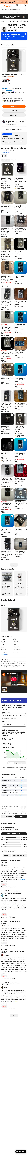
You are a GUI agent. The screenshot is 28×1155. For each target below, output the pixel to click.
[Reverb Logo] (8, 6)
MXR (14, 639)
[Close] (25, 34)
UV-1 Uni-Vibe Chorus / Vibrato (6, 585)
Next (13, 565)
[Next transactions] (25, 807)
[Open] (24, 715)
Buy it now (13, 106)
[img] (18, 122)
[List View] (5, 156)
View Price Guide (7, 816)
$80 (21, 785)
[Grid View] (2, 156)
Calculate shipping (7, 83)
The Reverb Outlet (6, 12)
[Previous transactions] (22, 807)
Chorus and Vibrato (18, 652)
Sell (17, 5)
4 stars (3, 839)
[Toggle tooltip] (16, 45)
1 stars (3, 846)
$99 (21, 790)
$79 (21, 795)
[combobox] (12, 715)
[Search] (25, 9)
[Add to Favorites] (15, 30)
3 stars (3, 842)
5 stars (3, 837)
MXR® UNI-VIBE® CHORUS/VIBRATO (13, 74)
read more (22, 879)
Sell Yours (20, 816)
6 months (11, 763)
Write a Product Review (14, 833)
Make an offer (14, 115)
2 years (23, 763)
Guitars (14, 12)
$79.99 (22, 792)
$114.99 (22, 780)
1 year (17, 763)
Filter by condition (7, 721)
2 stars (3, 844)
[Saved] (21, 5)
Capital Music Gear (10, 121)
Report (4, 884)
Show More (4, 654)
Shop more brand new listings (13, 129)
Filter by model (6, 712)
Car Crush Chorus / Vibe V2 (19, 585)
